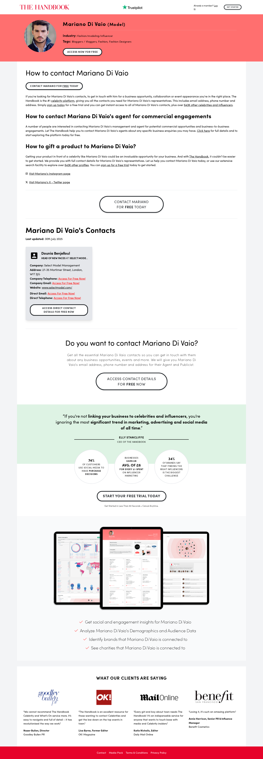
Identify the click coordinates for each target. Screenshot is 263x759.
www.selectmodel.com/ (57, 287)
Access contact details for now (131, 381)
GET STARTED (233, 7)
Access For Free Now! (72, 278)
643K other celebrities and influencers (208, 105)
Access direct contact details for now (59, 309)
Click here (203, 130)
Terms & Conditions (137, 752)
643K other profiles (77, 165)
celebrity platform (62, 100)
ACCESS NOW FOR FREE (82, 51)
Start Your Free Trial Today (131, 495)
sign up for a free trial (115, 165)
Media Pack (116, 752)
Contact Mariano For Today (54, 86)
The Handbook (198, 156)
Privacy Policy (158, 752)
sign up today (56, 105)
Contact (101, 752)
